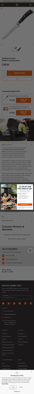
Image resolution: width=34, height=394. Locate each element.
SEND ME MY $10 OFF (25, 204)
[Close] (32, 372)
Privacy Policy (5, 384)
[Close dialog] (32, 185)
